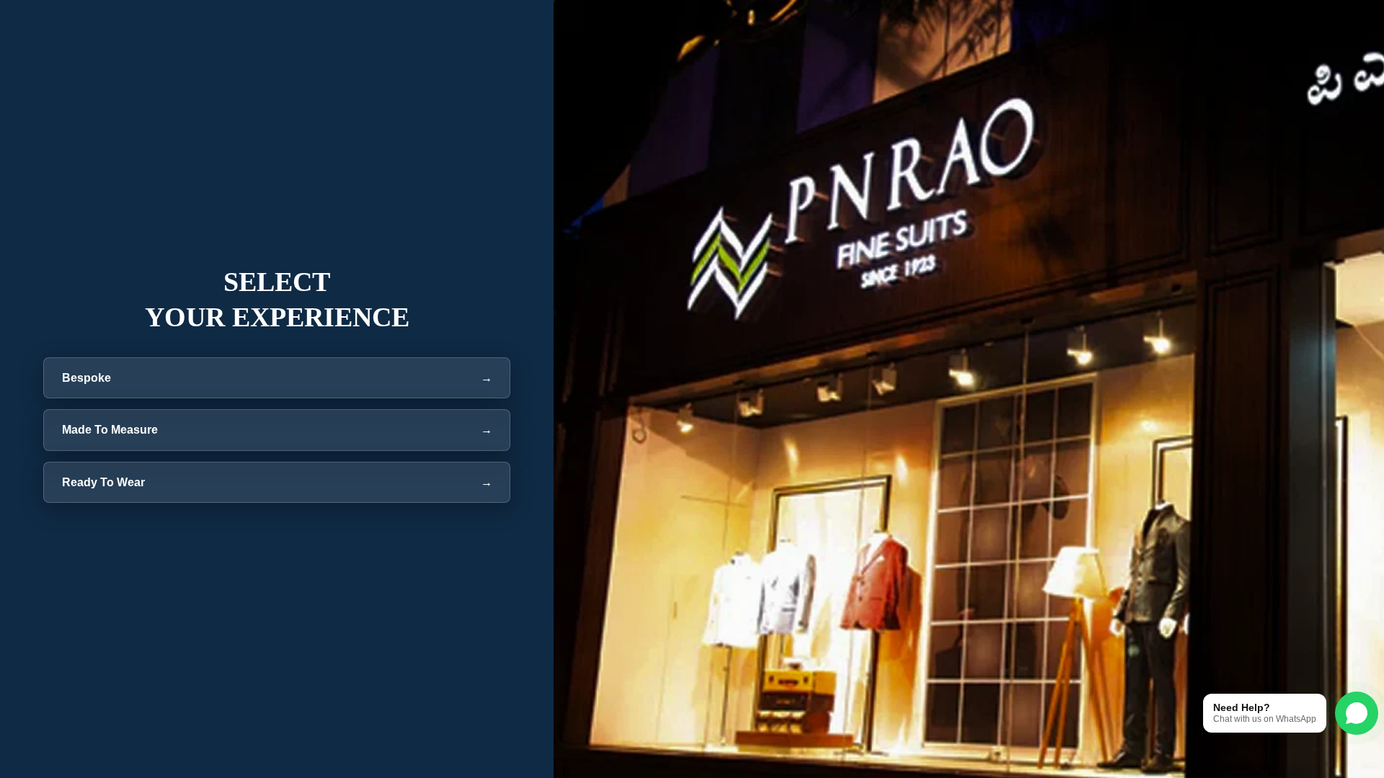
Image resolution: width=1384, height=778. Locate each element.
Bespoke (277, 378)
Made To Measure (277, 430)
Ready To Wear (277, 482)
